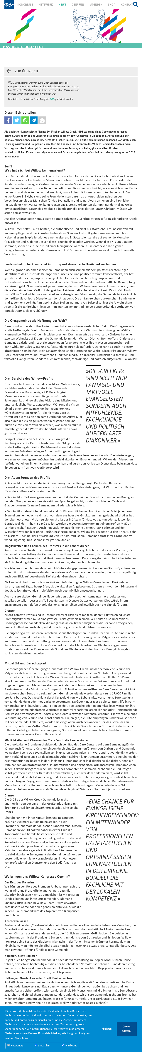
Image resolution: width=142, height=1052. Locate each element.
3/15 (52, 99)
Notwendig (16, 1045)
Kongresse (25, 4)
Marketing (70, 1045)
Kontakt (127, 4)
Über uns (78, 4)
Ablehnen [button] (106, 1029)
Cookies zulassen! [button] (126, 1029)
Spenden (96, 4)
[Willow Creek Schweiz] (9, 4)
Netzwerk (46, 4)
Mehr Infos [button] (21, 1038)
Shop (111, 4)
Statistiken (43, 1045)
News (62, 4)
